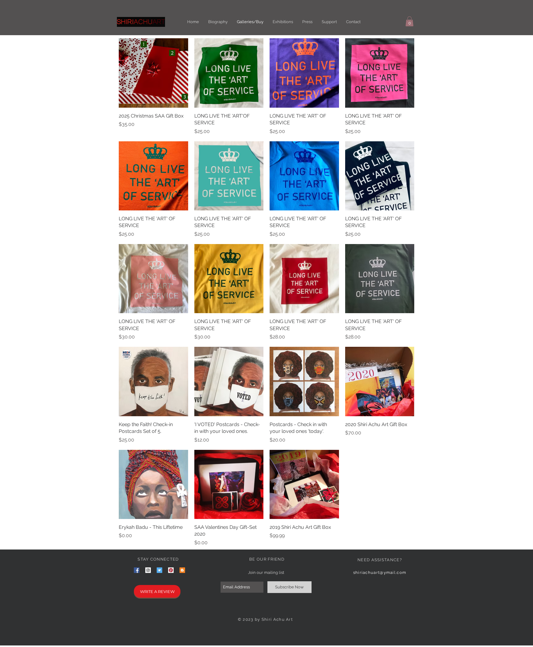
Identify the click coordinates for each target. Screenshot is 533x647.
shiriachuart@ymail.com (380, 572)
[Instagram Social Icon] (148, 570)
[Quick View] (153, 73)
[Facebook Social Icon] (136, 570)
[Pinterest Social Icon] (171, 570)
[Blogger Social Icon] (182, 570)
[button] (409, 21)
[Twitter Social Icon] (159, 570)
